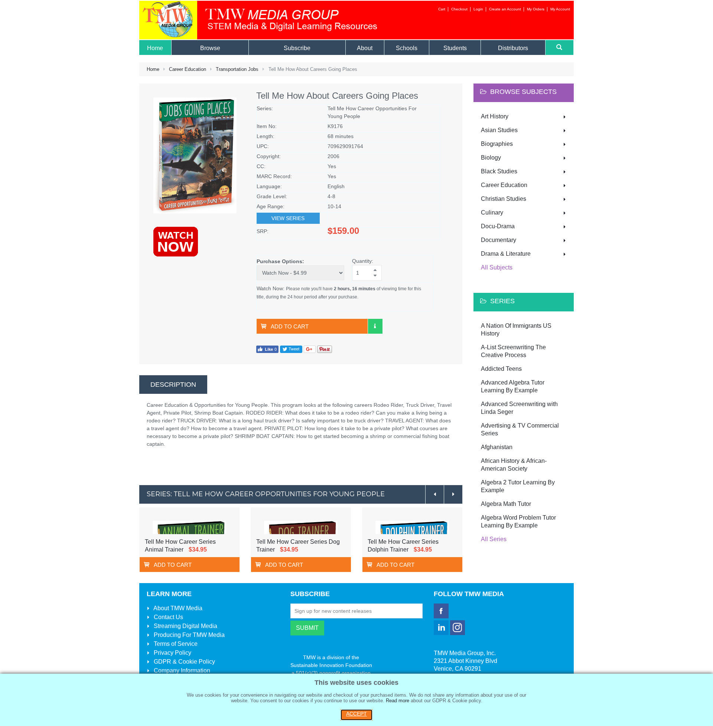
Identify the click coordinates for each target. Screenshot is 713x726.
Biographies (497, 144)
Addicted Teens (501, 369)
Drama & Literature (506, 254)
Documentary (498, 240)
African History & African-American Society (514, 465)
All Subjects (496, 267)
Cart (441, 9)
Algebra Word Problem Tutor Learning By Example (518, 521)
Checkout (459, 9)
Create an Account (505, 9)
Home (153, 69)
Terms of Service (175, 644)
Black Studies (499, 171)
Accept (356, 714)
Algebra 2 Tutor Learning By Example (518, 486)
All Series (494, 539)
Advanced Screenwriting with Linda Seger (519, 408)
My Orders (535, 9)
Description (173, 384)
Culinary (492, 212)
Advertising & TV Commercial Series (520, 429)
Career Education (187, 69)
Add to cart (290, 326)
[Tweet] (291, 349)
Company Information (181, 670)
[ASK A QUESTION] (375, 326)
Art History (494, 116)
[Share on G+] (310, 349)
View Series (288, 218)
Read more (397, 700)
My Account (560, 9)
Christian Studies (503, 199)
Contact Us (167, 617)
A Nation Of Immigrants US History (516, 330)
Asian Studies (499, 130)
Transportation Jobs (237, 69)
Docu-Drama (498, 226)
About (177, 608)
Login (478, 9)
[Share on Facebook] (267, 349)
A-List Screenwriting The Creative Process (513, 351)
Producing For (188, 635)
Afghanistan (496, 447)
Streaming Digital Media (184, 626)
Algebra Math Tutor (506, 504)
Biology (491, 157)
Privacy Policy (171, 653)
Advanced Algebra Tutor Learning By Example (512, 386)
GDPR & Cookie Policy (183, 661)
